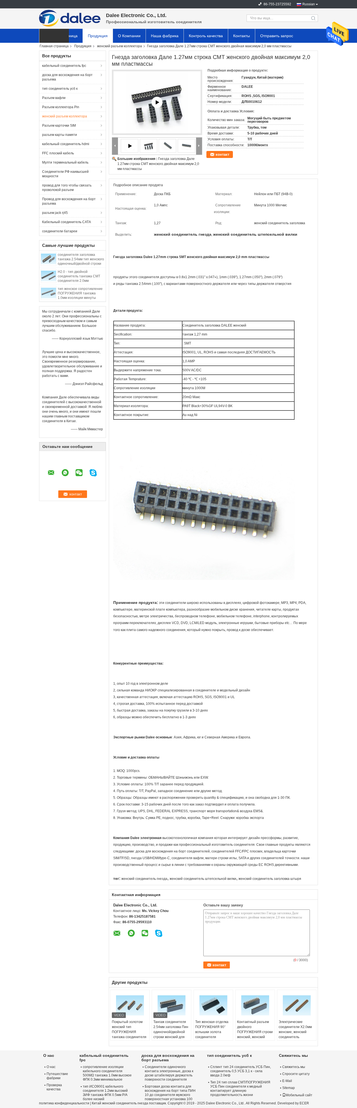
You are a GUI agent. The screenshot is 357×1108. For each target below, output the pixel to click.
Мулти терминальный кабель (65, 162)
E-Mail (287, 1081)
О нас (51, 1067)
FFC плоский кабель (58, 153)
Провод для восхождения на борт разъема (69, 201)
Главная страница (54, 46)
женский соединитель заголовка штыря (269, 879)
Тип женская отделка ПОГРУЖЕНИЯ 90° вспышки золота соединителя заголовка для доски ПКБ (211, 1034)
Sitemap (288, 1088)
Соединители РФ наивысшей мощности (65, 174)
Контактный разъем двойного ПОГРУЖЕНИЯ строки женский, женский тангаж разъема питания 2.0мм (255, 1034)
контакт (222, 154)
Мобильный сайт (299, 1095)
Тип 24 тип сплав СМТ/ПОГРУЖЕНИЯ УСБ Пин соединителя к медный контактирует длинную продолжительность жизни (240, 1088)
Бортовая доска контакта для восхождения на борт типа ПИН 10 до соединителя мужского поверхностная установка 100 (170, 1093)
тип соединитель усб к (60, 89)
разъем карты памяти (59, 135)
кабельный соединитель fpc (64, 66)
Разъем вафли (54, 98)
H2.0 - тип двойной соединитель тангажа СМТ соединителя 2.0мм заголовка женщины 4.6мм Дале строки (79, 281)
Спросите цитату (296, 1074)
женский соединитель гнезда (144, 879)
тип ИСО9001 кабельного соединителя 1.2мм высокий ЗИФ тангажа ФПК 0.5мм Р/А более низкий (105, 1093)
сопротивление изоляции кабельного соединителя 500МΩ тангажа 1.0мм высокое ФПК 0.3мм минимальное (107, 1073)
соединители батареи (59, 231)
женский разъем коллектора (119, 46)
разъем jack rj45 (55, 213)
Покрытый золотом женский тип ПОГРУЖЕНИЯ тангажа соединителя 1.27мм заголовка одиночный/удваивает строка (129, 1037)
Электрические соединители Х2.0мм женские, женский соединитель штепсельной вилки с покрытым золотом (295, 1034)
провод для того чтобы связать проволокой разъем (66, 187)
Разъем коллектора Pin (60, 107)
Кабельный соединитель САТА (66, 222)
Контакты (241, 36)
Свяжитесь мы (293, 1067)
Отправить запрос (276, 36)
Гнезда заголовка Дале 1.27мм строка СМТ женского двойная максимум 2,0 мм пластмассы (158, 164)
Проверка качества (54, 1087)
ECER (304, 1103)
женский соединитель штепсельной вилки (203, 879)
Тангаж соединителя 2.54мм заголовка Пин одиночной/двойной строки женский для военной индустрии (170, 1032)
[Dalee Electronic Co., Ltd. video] (157, 102)
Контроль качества (206, 36)
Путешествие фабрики (57, 1076)
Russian (308, 4)
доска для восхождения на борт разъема (67, 77)
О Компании (129, 36)
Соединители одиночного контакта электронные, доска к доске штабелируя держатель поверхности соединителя (169, 1073)
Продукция (98, 36)
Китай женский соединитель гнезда (120, 1103)
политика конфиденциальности (64, 1103)
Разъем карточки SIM (59, 125)
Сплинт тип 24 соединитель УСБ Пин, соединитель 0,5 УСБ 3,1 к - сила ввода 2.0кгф (240, 1071)
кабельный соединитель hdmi (65, 144)
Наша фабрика (164, 36)
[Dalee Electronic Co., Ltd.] (69, 18)
